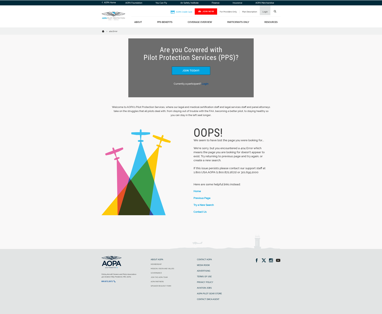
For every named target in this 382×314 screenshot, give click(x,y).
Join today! (191, 70)
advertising (203, 271)
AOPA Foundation (133, 3)
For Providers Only (228, 12)
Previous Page (202, 198)
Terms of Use (204, 276)
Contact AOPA (204, 259)
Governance (156, 273)
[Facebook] (257, 260)
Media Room (203, 265)
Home (197, 191)
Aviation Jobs (204, 288)
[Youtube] (278, 260)
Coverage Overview (200, 22)
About (138, 22)
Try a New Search (204, 204)
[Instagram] (272, 260)
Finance (215, 3)
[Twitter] (264, 260)
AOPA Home (109, 2)
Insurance (237, 3)
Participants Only (238, 22)
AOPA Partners (157, 282)
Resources (271, 22)
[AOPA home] (113, 22)
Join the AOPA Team (159, 277)
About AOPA (157, 259)
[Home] (104, 31)
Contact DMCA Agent (208, 299)
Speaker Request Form (161, 286)
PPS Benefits (164, 22)
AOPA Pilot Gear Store (209, 293)
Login (205, 83)
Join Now (208, 11)
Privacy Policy (205, 282)
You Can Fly (161, 3)
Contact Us (200, 211)
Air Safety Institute (189, 3)
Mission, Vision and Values (162, 269)
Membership (156, 264)
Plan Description (249, 12)
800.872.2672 (107, 281)
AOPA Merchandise (264, 3)
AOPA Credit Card (183, 12)
